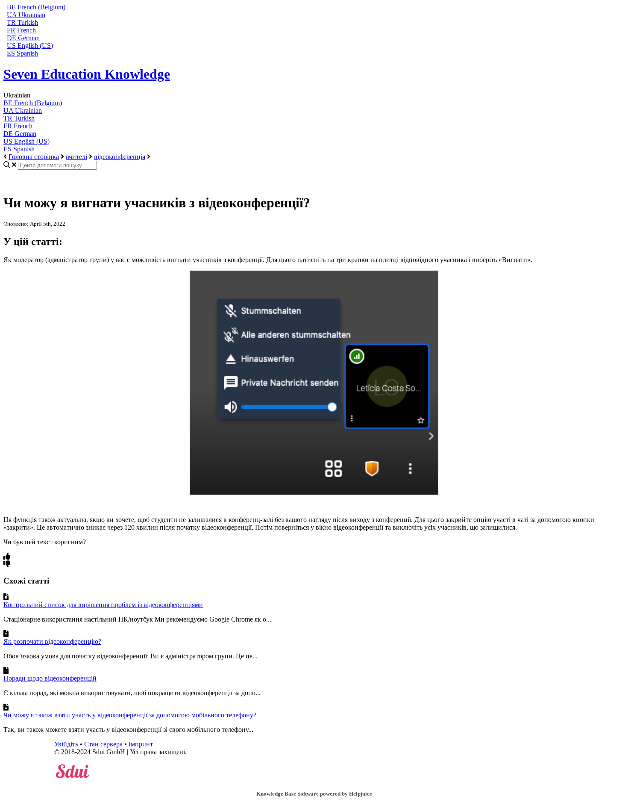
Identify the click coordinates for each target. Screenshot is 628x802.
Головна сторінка (34, 156)
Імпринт (141, 744)
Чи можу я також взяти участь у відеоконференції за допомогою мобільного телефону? (129, 715)
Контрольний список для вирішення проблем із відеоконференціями (103, 604)
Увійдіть (66, 744)
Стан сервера (103, 744)
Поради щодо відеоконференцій (50, 678)
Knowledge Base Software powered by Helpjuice (314, 793)
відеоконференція (119, 156)
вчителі (76, 156)
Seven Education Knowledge (86, 74)
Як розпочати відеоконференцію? (52, 641)
